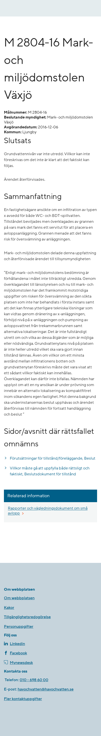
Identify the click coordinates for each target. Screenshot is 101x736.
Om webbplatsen (19, 598)
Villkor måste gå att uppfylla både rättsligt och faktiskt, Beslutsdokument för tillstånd (49, 471)
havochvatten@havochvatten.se (46, 689)
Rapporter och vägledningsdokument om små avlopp (48, 511)
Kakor (9, 607)
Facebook (18, 653)
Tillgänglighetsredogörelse (27, 617)
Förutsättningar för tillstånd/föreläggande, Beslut (52, 458)
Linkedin (17, 643)
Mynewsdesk (21, 662)
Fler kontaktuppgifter (23, 698)
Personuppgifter (18, 626)
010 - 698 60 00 (34, 679)
